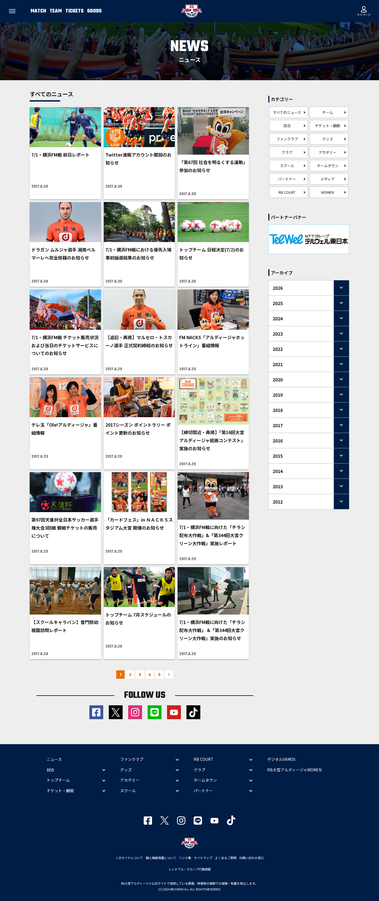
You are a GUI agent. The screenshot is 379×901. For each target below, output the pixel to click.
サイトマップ (203, 857)
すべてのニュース (287, 112)
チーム (327, 112)
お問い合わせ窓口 (251, 857)
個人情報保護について (161, 857)
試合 (287, 125)
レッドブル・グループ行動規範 (189, 869)
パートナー (287, 179)
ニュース (54, 759)
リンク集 (185, 857)
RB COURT (287, 192)
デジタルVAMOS (281, 759)
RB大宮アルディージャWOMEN (294, 769)
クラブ (287, 152)
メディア (327, 179)
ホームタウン (327, 165)
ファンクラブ (287, 139)
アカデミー (328, 152)
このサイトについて (129, 857)
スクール (287, 165)
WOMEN (327, 192)
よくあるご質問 (225, 857)
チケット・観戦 (327, 125)
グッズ (327, 139)
